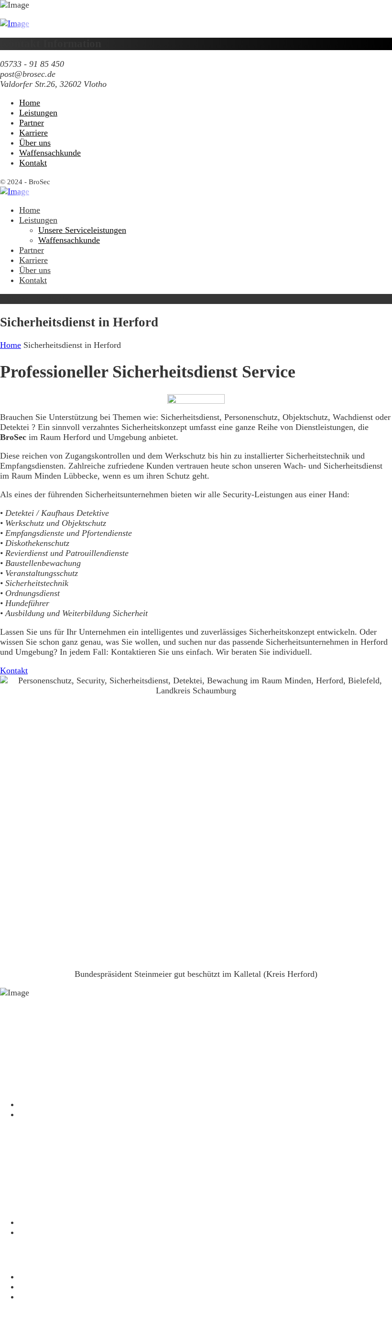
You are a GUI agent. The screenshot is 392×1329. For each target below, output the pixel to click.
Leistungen (38, 1222)
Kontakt (33, 1296)
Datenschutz (40, 1276)
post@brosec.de (35, 1067)
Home (10, 345)
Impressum (38, 1286)
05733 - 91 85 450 (39, 1030)
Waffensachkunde (50, 1232)
